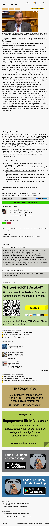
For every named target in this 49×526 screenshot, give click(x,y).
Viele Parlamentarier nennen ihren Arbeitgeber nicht (21, 174)
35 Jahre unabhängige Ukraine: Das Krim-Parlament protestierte (19, 332)
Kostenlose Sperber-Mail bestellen (25, 202)
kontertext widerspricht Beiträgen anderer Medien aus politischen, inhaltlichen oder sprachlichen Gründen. (15, 365)
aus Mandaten (16, 103)
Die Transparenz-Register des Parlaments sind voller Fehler (24, 163)
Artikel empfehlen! (8, 198)
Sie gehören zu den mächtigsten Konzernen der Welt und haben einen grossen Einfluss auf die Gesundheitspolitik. (15, 356)
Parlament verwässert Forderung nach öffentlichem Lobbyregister (26, 177)
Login (43, 2)
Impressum (46, 523)
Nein (9, 223)
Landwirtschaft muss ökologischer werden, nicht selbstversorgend (19, 380)
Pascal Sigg (5, 43)
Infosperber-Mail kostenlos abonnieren (25, 523)
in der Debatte (29, 96)
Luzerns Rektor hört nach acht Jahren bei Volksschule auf (17, 516)
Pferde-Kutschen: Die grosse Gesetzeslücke (14, 336)
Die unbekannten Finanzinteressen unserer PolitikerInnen (23, 167)
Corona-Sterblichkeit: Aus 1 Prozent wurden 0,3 (15, 376)
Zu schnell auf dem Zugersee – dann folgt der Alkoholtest (16, 513)
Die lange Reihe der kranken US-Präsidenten (14, 337)
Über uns (11, 9)
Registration (42, 4)
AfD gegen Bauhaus (8, 382)
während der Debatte (42, 65)
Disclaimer (41, 523)
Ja (4, 223)
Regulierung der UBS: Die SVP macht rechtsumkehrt (16, 334)
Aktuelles (4, 9)
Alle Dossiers (44, 370)
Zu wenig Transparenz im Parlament (17, 181)
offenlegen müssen (28, 51)
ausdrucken (24, 198)
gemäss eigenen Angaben (34, 101)
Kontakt (36, 523)
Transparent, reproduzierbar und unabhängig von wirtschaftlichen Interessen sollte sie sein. (16, 348)
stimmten (27, 134)
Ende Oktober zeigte (16, 153)
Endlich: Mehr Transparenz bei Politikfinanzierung (21, 170)
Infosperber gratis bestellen (37, 8)
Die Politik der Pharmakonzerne (15, 352)
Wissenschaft (11, 344)
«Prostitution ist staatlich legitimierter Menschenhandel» (16, 503)
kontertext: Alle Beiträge (14, 362)
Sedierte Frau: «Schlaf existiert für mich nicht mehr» (15, 506)
